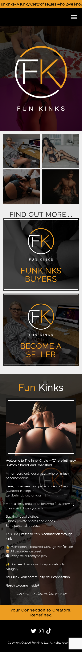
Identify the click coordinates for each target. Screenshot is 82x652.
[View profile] (21, 151)
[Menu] (74, 17)
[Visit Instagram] (41, 632)
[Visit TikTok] (48, 632)
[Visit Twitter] (33, 632)
